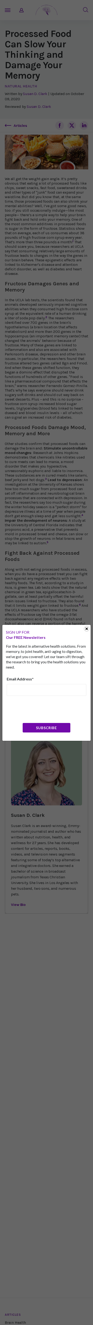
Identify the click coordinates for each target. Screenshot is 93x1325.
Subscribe (46, 728)
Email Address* (20, 679)
